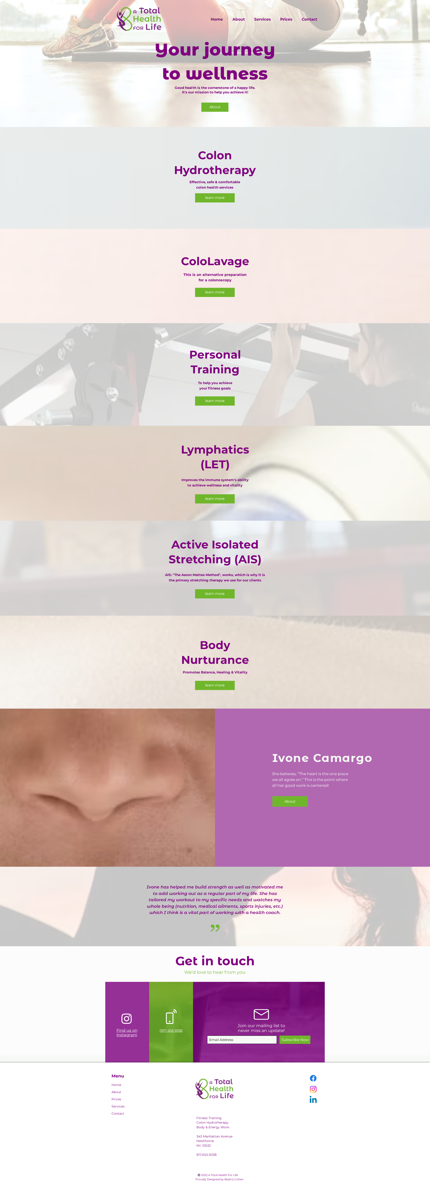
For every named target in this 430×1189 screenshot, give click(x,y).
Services (118, 1106)
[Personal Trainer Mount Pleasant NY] (215, 122)
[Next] (418, 63)
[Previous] (12, 63)
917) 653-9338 (172, 1030)
